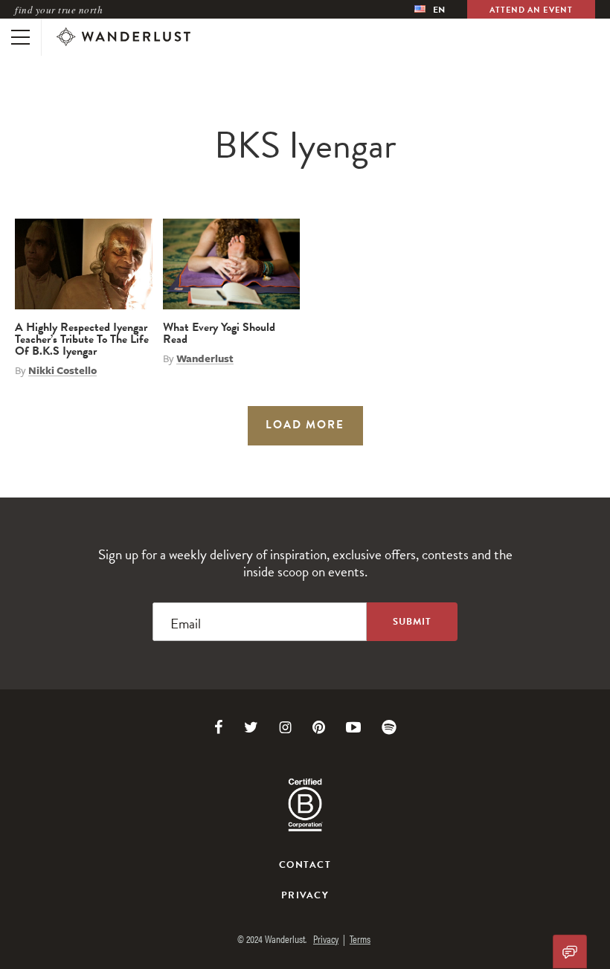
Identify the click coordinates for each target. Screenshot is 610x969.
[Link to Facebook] (218, 727)
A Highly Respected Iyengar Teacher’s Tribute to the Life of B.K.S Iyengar (82, 339)
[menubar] (429, 9)
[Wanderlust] (123, 37)
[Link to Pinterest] (318, 727)
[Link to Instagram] (285, 727)
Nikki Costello (62, 370)
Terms (360, 938)
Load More (305, 424)
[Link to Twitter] (251, 727)
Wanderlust (205, 358)
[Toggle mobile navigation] (20, 37)
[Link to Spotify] (389, 727)
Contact (305, 864)
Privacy (305, 895)
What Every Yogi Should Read (219, 333)
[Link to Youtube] (353, 727)
